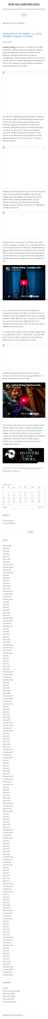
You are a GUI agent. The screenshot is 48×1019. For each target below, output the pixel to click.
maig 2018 (6, 736)
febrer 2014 (6, 851)
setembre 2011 (8, 918)
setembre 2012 (8, 891)
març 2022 (6, 637)
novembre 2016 (8, 779)
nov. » (41, 507)
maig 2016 (6, 790)
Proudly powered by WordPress (13, 1015)
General (22, 468)
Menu (24, 15)
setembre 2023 (8, 599)
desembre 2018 (8, 723)
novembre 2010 (8, 940)
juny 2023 (6, 602)
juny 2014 (6, 841)
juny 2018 (6, 733)
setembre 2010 (8, 945)
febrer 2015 (6, 824)
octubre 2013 (7, 862)
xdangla (16, 471)
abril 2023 (6, 607)
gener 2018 (6, 747)
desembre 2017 (8, 749)
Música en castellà (9, 996)
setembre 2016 (8, 784)
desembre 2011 (8, 910)
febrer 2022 (6, 639)
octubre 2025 (7, 545)
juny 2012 (6, 894)
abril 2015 (6, 819)
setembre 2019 (8, 704)
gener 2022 (6, 642)
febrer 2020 (6, 690)
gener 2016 (6, 800)
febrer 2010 (6, 961)
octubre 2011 (7, 916)
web (27, 378)
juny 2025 (6, 548)
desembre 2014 (8, 830)
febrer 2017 (6, 771)
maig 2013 (6, 870)
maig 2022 (6, 631)
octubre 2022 (7, 623)
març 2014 (6, 849)
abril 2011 (6, 926)
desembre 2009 (8, 967)
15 (39, 496)
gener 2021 (6, 669)
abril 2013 (6, 873)
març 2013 (6, 875)
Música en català (8, 999)
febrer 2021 (6, 666)
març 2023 (6, 610)
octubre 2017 (7, 755)
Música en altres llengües (11, 991)
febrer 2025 (6, 559)
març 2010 (6, 959)
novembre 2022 (8, 621)
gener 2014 (6, 854)
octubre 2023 (7, 596)
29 (39, 501)
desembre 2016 (8, 776)
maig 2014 (6, 843)
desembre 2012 (8, 883)
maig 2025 (6, 551)
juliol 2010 (6, 948)
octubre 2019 (7, 701)
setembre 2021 (8, 653)
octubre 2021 (7, 650)
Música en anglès (9, 993)
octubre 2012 (7, 889)
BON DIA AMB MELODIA (24, 4)
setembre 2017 (8, 757)
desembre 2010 (8, 937)
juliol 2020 (6, 682)
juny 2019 (6, 706)
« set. (4, 507)
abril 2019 (6, 712)
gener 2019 (6, 720)
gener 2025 (6, 562)
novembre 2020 (8, 674)
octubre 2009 (7, 972)
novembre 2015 (8, 806)
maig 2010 (6, 953)
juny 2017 (6, 760)
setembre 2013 (8, 865)
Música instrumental (33, 468)
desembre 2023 (8, 591)
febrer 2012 (6, 905)
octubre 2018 (7, 728)
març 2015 (6, 822)
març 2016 (6, 795)
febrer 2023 (6, 613)
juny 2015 (6, 814)
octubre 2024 (7, 570)
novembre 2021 (8, 647)
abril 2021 (6, 661)
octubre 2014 (7, 835)
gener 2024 (6, 588)
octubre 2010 (7, 942)
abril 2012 (6, 900)
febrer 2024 (6, 586)
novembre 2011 (8, 913)
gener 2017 (6, 773)
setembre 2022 (8, 626)
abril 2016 (6, 792)
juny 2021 (6, 655)
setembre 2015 (8, 811)
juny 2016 (6, 787)
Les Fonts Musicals (9, 523)
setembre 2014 (8, 838)
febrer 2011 (6, 932)
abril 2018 (6, 739)
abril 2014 (6, 846)
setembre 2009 (8, 975)
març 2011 (6, 929)
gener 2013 (6, 881)
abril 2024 (6, 580)
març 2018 (6, 741)
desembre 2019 (8, 696)
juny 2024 (6, 575)
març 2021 (6, 663)
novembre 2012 (8, 886)
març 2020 (6, 688)
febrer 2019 (6, 717)
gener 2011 (6, 934)
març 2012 (6, 902)
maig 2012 (6, 897)
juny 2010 (6, 950)
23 (3, 501)
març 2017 (6, 768)
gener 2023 (6, 615)
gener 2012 (6, 908)
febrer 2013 (6, 878)
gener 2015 (6, 827)
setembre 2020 (8, 680)
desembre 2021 (8, 645)
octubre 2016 (7, 782)
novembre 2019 (8, 698)
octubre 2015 (7, 808)
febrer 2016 (6, 798)
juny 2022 (6, 629)
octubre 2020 (7, 677)
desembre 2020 (8, 672)
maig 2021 (6, 658)
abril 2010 (6, 956)
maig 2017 (6, 763)
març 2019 (6, 714)
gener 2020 (6, 693)
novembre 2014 (8, 832)
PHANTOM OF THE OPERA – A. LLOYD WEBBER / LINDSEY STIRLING (22, 35)
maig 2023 (6, 604)
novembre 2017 (8, 752)
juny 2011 (6, 921)
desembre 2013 (8, 857)
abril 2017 (6, 765)
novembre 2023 (8, 594)
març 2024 (6, 583)
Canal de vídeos (8, 520)
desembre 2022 (8, 618)
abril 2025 (6, 554)
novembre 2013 (8, 859)
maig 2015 (6, 816)
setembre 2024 (8, 572)
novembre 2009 (8, 969)
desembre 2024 (8, 564)
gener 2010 (6, 964)
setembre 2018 (8, 731)
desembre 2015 (8, 803)
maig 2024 (6, 578)
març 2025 (6, 556)
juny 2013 (6, 867)
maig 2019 (6, 709)
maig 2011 (6, 924)
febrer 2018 (6, 744)
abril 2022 (6, 634)
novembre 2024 (8, 567)
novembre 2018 (8, 725)
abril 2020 (6, 685)
